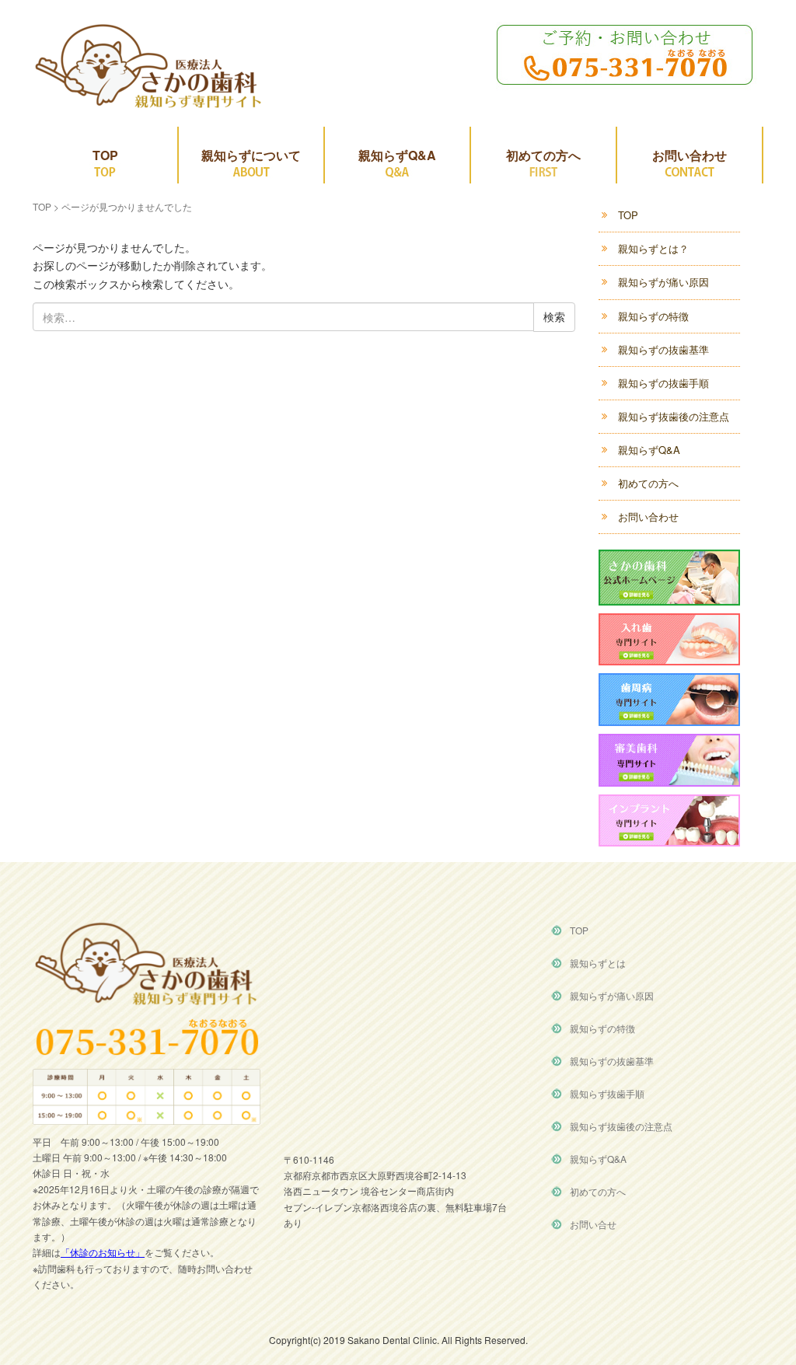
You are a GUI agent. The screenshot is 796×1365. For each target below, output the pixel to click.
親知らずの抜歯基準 (663, 349)
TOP (105, 155)
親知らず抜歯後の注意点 (673, 416)
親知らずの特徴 (653, 316)
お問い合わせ (689, 155)
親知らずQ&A (397, 155)
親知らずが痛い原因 (663, 281)
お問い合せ (593, 1224)
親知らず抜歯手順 (607, 1093)
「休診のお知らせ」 (103, 1252)
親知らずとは (598, 962)
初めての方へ (543, 155)
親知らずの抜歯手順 (663, 382)
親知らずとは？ (653, 248)
